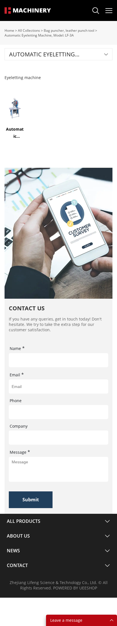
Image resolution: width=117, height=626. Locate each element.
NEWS (13, 551)
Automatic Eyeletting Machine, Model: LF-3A (39, 35)
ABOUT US (18, 536)
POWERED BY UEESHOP (75, 588)
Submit (30, 499)
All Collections (29, 30)
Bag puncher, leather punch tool (69, 30)
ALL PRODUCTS (23, 521)
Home (9, 30)
